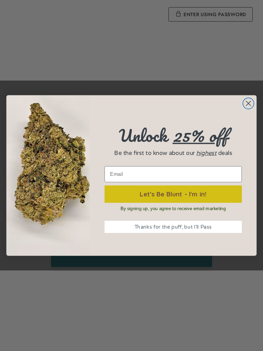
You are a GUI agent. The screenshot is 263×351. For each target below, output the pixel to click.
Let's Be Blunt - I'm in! (173, 194)
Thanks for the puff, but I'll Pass (173, 227)
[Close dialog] (248, 103)
